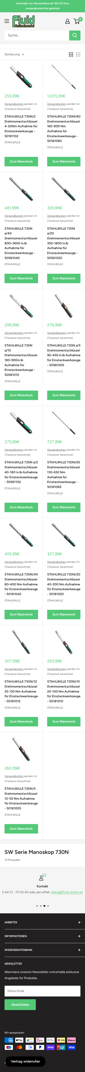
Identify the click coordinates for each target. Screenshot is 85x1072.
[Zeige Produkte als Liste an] (78, 54)
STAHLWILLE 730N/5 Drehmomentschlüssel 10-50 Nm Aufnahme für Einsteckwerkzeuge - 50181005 (21, 798)
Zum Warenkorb (21, 161)
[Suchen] (74, 35)
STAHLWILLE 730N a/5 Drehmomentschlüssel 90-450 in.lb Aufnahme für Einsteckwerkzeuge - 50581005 (63, 355)
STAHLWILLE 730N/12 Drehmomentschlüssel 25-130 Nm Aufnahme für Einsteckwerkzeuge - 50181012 (21, 691)
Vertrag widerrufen (25, 1061)
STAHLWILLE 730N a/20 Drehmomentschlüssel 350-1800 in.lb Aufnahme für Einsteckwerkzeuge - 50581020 (63, 243)
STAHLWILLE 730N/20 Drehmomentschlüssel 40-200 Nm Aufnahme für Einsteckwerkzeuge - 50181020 (63, 584)
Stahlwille (12, 142)
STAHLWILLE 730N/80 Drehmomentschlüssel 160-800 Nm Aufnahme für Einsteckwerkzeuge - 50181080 (63, 129)
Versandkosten (14, 104)
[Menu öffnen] (7, 21)
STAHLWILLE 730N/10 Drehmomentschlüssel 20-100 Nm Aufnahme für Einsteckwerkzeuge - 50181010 (63, 691)
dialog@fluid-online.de (67, 892)
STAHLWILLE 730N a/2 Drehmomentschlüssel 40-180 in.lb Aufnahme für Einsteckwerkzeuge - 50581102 (21, 472)
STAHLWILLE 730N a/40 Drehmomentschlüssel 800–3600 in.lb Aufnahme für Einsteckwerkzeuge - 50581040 (21, 243)
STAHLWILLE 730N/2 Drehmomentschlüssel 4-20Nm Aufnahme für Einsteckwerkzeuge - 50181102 (21, 126)
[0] (77, 21)
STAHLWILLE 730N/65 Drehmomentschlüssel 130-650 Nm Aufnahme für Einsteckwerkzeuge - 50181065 (63, 474)
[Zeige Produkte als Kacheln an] (71, 54)
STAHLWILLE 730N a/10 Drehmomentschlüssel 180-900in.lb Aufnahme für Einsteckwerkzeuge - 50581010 (21, 360)
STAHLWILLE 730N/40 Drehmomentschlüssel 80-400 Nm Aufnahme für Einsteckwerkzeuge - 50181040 (21, 584)
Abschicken (20, 1005)
